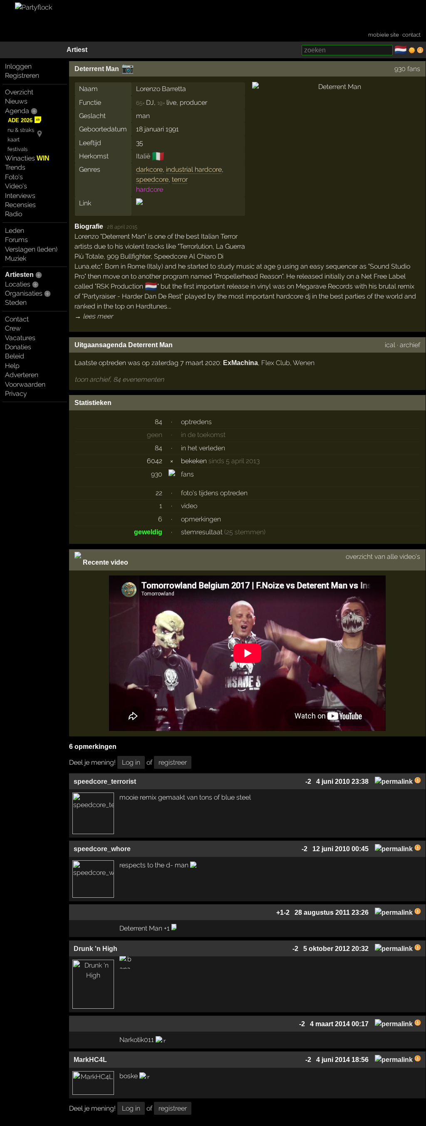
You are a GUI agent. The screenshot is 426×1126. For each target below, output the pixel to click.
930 (156, 474)
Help (12, 366)
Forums (16, 240)
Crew (13, 328)
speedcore (152, 179)
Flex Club (275, 363)
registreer (173, 762)
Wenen (304, 363)
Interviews (20, 196)
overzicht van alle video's (383, 557)
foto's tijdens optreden (214, 493)
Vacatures (20, 338)
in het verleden (203, 448)
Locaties (17, 284)
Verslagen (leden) (31, 249)
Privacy (16, 394)
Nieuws (16, 101)
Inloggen (18, 66)
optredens (196, 422)
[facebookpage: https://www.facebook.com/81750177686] (139, 209)
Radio (13, 214)
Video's (16, 186)
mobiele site (383, 35)
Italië (143, 156)
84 (158, 422)
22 (159, 493)
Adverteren (21, 375)
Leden (14, 231)
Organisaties (23, 293)
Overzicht (19, 92)
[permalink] (394, 781)
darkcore (149, 169)
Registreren (22, 75)
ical (390, 345)
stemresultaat (202, 532)
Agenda (17, 111)
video (189, 506)
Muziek (15, 258)
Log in (131, 762)
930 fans (407, 69)
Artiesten (19, 274)
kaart (13, 139)
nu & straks (20, 130)
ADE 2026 (20, 120)
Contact (17, 319)
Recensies (20, 205)
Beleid (14, 356)
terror (180, 179)
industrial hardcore (194, 169)
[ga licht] (412, 50)
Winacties (27, 158)
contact (411, 35)
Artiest (77, 49)
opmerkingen (201, 519)
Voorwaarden (25, 384)
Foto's (14, 177)
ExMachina (240, 362)
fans (187, 474)
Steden (16, 302)
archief (410, 345)
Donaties (18, 347)
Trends (15, 167)
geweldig (148, 532)
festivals (17, 149)
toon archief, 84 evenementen (119, 379)
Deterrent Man (96, 68)
